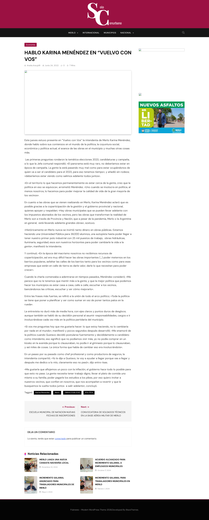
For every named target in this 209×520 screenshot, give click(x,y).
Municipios (110, 32)
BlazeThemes (132, 509)
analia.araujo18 (33, 65)
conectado (60, 438)
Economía (30, 45)
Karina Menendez (42, 392)
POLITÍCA (89, 392)
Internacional (91, 32)
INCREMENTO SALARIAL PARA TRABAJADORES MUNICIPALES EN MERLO (112, 481)
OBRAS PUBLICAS (72, 392)
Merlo (72, 32)
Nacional (125, 32)
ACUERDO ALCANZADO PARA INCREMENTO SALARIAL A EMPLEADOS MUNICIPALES (110, 463)
